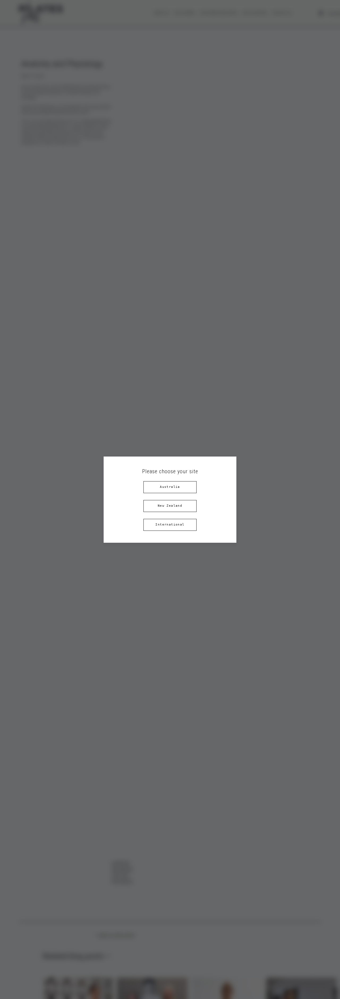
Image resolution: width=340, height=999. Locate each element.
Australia (170, 487)
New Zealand (170, 505)
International (169, 524)
